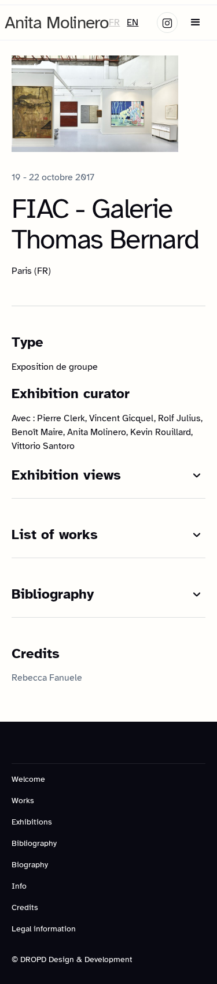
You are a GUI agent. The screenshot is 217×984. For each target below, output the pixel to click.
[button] (195, 22)
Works (23, 800)
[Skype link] (167, 22)
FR (114, 22)
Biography (30, 865)
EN (132, 22)
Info (19, 886)
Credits (25, 907)
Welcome (28, 779)
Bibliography (34, 843)
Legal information (44, 929)
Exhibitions (32, 822)
